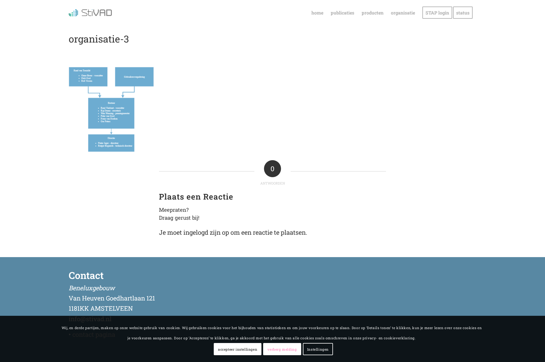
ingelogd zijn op (206, 232)
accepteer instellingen (237, 349)
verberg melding (282, 349)
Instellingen (318, 349)
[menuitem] (317, 13)
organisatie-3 (99, 38)
